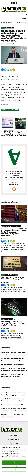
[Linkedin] (8, 69)
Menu (24, 18)
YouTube (14, 3)
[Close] (26, 446)
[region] (14, 459)
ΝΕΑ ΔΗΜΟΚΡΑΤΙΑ (5, 226)
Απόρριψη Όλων (14, 469)
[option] (17, 22)
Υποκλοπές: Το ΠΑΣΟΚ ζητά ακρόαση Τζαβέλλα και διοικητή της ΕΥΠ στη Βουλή (13, 323)
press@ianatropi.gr (15, 439)
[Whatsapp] (11, 69)
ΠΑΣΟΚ (2, 27)
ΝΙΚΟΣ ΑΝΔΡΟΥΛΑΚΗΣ (7, 110)
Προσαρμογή (14, 466)
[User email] (14, 189)
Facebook (12, 3)
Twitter (16, 3)
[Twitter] (5, 69)
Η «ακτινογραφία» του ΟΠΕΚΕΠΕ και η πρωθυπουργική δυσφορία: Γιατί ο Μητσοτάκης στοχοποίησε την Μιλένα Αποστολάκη (14, 232)
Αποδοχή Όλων (14, 462)
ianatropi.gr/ (15, 443)
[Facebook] (2, 69)
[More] (13, 69)
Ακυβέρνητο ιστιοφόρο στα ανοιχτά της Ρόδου (18, 22)
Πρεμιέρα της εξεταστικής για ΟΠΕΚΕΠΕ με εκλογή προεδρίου (13, 278)
